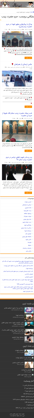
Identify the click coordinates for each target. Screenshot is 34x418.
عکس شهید (13, 67)
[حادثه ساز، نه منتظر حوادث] (33, 358)
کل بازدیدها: (30, 394)
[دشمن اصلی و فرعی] (29, 365)
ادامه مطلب (28, 58)
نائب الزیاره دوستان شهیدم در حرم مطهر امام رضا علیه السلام (18, 271)
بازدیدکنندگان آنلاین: (28, 385)
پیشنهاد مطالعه (27, 213)
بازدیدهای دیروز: (29, 391)
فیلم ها (29, 242)
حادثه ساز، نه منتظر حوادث (23, 358)
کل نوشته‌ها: (30, 402)
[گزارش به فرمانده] (33, 370)
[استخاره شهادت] (29, 353)
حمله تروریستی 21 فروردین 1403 (25, 284)
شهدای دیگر (13, 29)
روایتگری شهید (27, 225)
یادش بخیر (28, 251)
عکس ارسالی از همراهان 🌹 (21, 64)
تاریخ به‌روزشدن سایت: (28, 408)
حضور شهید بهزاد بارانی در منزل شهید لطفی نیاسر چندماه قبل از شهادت (17, 280)
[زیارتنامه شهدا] (29, 318)
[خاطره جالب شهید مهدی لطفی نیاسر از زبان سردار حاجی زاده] (29, 332)
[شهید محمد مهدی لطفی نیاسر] (17, 4)
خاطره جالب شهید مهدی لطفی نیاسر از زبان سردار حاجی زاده (13, 331)
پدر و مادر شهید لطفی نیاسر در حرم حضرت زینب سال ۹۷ (19, 158)
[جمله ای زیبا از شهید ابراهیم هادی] (29, 310)
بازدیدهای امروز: (30, 388)
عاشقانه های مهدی (26, 237)
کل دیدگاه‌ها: (30, 405)
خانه (31, 12)
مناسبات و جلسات (27, 248)
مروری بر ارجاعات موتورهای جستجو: (25, 399)
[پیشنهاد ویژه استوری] (29, 339)
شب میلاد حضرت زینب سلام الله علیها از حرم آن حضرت (17, 114)
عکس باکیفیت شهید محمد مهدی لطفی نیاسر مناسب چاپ (12, 323)
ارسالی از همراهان (19, 67)
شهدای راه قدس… (28, 274)
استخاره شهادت (19, 350)
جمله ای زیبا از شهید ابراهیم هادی (14, 308)
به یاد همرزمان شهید (28, 291)
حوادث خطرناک (27, 216)
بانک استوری (28, 208)
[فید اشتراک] (0, 20)
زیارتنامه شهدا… (29, 268)
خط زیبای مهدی (27, 219)
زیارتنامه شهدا (27, 231)
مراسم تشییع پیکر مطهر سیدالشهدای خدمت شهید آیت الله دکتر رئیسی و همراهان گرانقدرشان (17, 262)
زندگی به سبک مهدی (26, 228)
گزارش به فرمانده (26, 370)
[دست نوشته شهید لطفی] (33, 375)
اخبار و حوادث (19, 29)
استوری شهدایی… (28, 277)
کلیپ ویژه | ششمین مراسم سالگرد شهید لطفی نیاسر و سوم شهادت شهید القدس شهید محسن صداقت (18, 288)
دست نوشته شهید (26, 222)
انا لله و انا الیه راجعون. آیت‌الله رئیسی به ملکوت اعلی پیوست (18, 266)
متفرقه (9, 67)
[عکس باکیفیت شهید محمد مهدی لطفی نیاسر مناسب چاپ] (29, 325)
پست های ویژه (19, 162)
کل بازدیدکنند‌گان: (29, 397)
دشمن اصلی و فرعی (18, 362)
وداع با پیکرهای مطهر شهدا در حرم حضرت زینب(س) (19, 25)
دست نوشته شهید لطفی (24, 375)
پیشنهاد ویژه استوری (18, 337)
